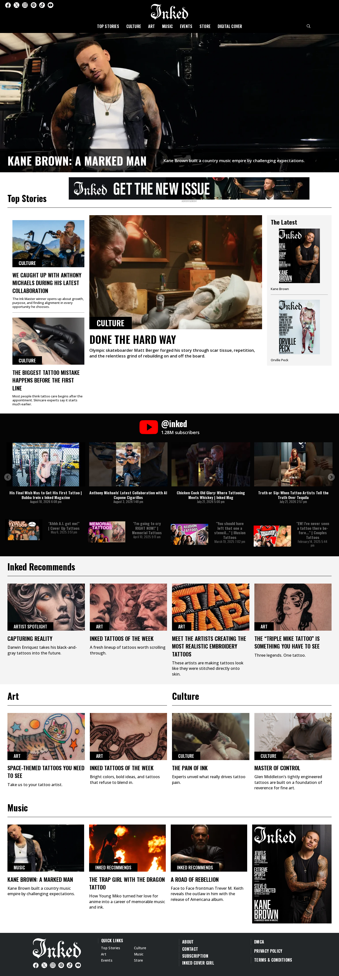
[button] (7, 477)
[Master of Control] (293, 736)
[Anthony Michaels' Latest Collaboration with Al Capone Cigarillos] (128, 464)
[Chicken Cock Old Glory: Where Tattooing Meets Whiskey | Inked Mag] (210, 464)
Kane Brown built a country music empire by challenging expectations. (234, 160)
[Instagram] (25, 5)
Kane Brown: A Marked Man (77, 160)
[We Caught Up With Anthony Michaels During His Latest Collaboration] (48, 243)
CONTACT (190, 949)
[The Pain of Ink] (210, 736)
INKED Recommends (113, 867)
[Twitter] (16, 5)
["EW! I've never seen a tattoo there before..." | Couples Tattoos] (272, 536)
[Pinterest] (33, 5)
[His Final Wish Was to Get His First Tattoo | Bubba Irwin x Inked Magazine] (45, 464)
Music (167, 26)
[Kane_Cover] (189, 187)
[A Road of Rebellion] (209, 848)
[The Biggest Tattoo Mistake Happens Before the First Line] (48, 341)
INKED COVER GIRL (198, 963)
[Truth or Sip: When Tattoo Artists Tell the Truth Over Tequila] (293, 464)
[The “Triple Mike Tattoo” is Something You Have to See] (293, 607)
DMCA (259, 942)
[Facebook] (8, 5)
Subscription (195, 956)
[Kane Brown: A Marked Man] (169, 102)
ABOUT (188, 942)
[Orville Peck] (299, 331)
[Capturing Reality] (46, 607)
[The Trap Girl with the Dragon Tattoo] (127, 848)
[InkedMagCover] (292, 873)
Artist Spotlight (30, 626)
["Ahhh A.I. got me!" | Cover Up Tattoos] (23, 529)
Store (205, 26)
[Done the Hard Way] (175, 272)
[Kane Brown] (299, 262)
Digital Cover (230, 26)
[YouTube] (50, 5)
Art (151, 26)
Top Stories (108, 26)
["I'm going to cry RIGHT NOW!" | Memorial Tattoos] (106, 531)
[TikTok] (42, 5)
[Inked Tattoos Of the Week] (128, 607)
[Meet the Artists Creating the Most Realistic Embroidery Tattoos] (210, 607)
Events (186, 26)
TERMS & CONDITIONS (273, 960)
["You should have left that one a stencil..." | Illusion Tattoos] (189, 534)
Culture (133, 26)
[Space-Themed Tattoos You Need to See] (46, 736)
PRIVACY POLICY (268, 951)
